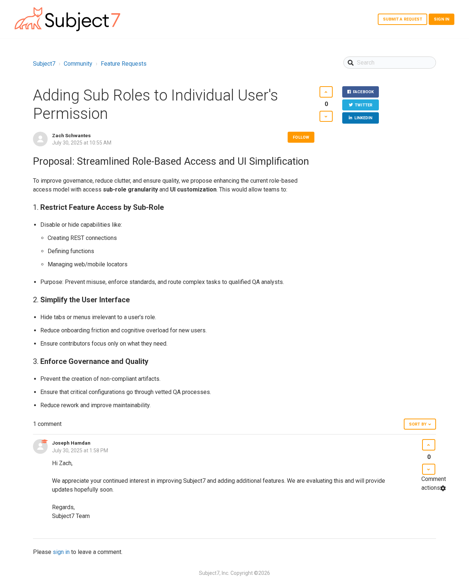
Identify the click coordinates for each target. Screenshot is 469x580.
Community (78, 63)
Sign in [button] (441, 19)
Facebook (363, 92)
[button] (326, 92)
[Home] (67, 19)
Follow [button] (301, 137)
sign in (61, 551)
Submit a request (402, 19)
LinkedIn (363, 118)
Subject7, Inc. (214, 573)
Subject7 (44, 63)
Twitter (363, 105)
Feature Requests (124, 63)
